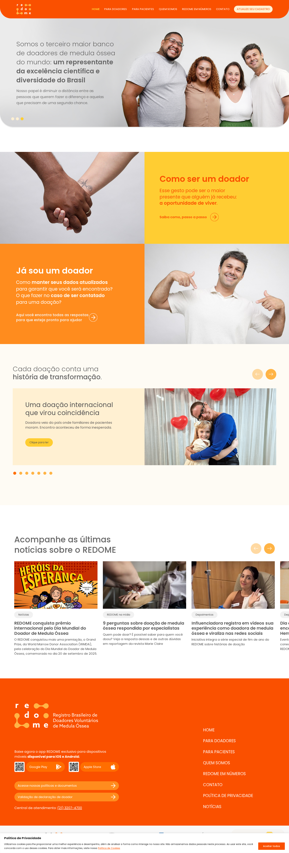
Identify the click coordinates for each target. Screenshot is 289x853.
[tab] (12, 118)
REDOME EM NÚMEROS (196, 9)
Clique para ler (39, 442)
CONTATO (222, 9)
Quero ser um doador (184, 55)
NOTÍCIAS (212, 806)
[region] (144, 843)
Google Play (38, 767)
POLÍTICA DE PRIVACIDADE (228, 795)
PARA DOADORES (115, 9)
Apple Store (92, 767)
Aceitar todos (271, 846)
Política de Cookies (109, 848)
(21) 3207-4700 (69, 808)
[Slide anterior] (257, 374)
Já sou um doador (181, 72)
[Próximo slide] (271, 374)
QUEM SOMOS (168, 9)
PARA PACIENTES (143, 9)
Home (96, 9)
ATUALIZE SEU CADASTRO (253, 9)
